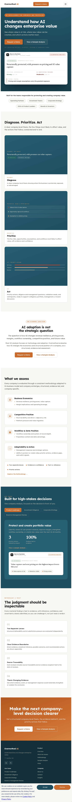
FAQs (39, 763)
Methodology (42, 757)
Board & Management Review (16, 515)
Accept (45, 787)
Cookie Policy (27, 796)
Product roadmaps (13, 510)
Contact (40, 775)
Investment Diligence (31, 510)
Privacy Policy (6, 799)
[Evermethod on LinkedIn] (6, 763)
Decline (62, 787)
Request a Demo (41, 4)
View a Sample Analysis (36, 42)
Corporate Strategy (50, 510)
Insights (40, 778)
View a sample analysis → (18, 548)
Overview (40, 751)
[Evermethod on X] (10, 763)
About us (40, 772)
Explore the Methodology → (17, 474)
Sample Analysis (43, 760)
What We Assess (43, 754)
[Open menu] (66, 4)
